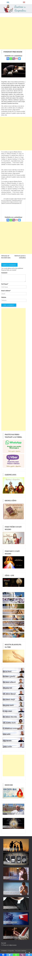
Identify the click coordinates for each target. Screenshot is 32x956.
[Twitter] (19, 58)
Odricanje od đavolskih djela (5, 257)
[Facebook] (8, 58)
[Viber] (13, 58)
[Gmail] (16, 58)
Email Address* (6, 291)
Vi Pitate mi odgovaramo (8, 945)
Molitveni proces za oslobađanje (20, 257)
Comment (4, 273)
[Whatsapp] (10, 58)
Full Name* (4, 284)
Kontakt (3, 943)
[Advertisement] (16, 33)
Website (3, 297)
